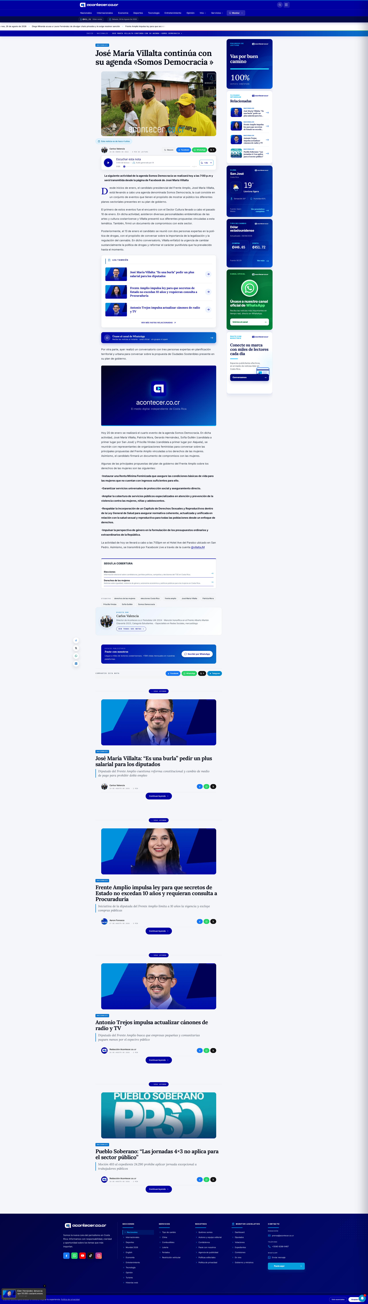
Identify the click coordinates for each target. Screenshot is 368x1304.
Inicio (90, 33)
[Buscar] (280, 5)
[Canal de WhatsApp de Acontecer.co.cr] (74, 1255)
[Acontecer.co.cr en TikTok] (90, 1255)
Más (202, 13)
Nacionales (86, 13)
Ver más (260, 260)
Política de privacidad (70, 1299)
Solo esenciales (338, 1299)
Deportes (138, 13)
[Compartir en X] (76, 648)
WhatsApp (190, 673)
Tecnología (153, 13)
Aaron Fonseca (117, 920)
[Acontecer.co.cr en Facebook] (66, 1255)
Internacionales (105, 13)
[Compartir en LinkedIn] (76, 664)
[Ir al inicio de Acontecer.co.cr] (85, 1225)
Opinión (191, 13)
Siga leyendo (160, 691)
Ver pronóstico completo (257, 210)
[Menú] (287, 5)
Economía (123, 13)
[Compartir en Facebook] (76, 640)
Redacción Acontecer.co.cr (123, 1049)
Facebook (174, 673)
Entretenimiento (173, 13)
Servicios (216, 13)
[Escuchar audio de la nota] (108, 162)
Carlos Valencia (117, 148)
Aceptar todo (356, 1299)
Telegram (216, 673)
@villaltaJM (198, 547)
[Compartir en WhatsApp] (76, 656)
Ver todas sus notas (130, 629)
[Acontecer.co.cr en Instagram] (98, 1255)
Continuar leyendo (157, 796)
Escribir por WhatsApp (199, 654)
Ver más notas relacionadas (157, 322)
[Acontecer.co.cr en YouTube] (82, 1255)
